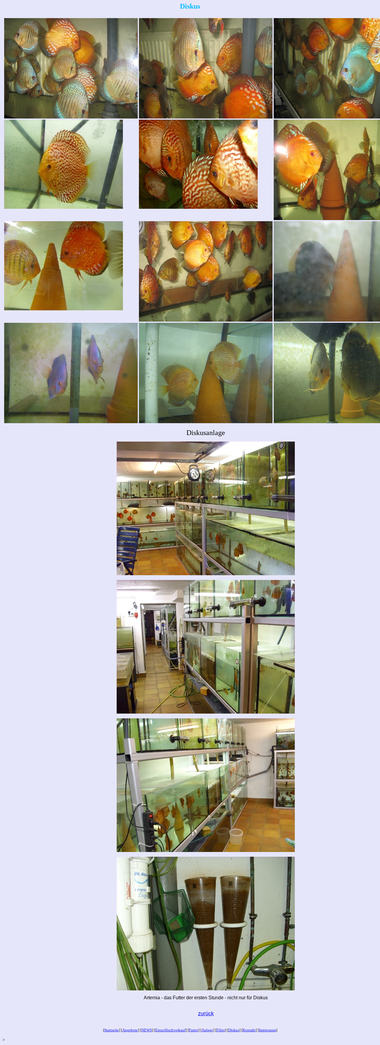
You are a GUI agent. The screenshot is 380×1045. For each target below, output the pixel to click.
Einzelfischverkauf (170, 1030)
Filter (220, 1030)
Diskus (233, 1030)
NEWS (146, 1030)
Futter (193, 1030)
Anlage (207, 1030)
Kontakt (249, 1030)
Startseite (111, 1030)
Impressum (267, 1030)
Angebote (130, 1030)
